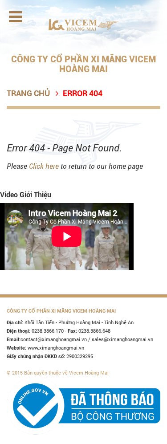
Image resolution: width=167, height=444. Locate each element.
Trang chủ (28, 93)
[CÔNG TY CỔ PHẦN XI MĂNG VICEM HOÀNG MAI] (83, 24)
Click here (44, 166)
